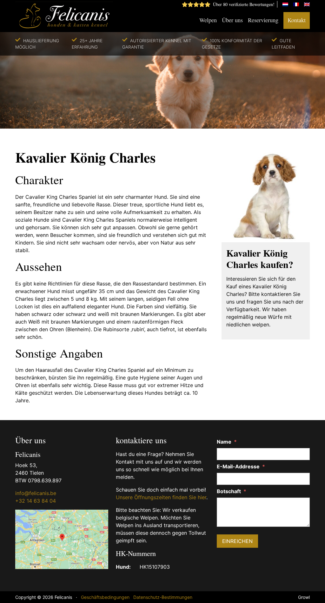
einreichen (237, 541)
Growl (304, 597)
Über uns (232, 20)
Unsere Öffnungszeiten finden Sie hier (161, 497)
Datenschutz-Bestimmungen (162, 597)
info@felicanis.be (35, 493)
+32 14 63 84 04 (35, 501)
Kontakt (297, 20)
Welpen (208, 20)
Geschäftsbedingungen (105, 597)
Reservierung (263, 20)
